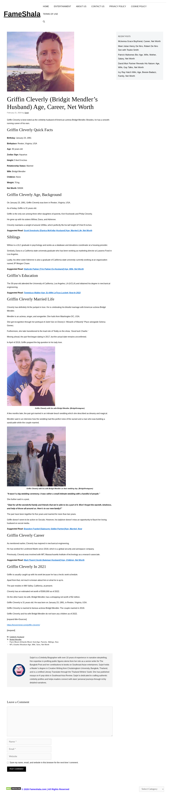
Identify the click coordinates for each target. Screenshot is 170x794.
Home (46, 6)
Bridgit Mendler (16, 639)
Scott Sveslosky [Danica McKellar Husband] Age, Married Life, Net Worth (58, 230)
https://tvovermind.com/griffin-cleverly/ (23, 625)
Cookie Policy (139, 6)
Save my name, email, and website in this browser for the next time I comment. (44, 762)
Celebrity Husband (17, 637)
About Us (81, 6)
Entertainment (62, 6)
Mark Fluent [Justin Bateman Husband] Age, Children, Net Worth (54, 560)
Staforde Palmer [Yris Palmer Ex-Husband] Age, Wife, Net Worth (54, 269)
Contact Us (97, 6)
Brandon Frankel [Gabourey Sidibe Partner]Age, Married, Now (53, 529)
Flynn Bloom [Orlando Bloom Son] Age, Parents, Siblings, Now (34, 642)
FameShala (22, 14)
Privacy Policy (117, 6)
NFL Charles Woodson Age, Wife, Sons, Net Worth (29, 645)
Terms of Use (50, 14)
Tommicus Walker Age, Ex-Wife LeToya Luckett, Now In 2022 (52, 293)
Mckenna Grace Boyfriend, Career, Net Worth (139, 41)
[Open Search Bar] (43, 21)
